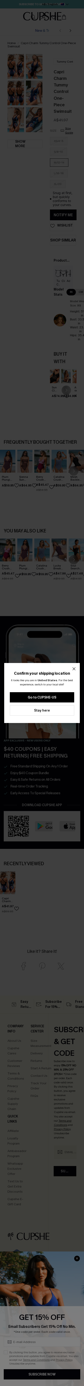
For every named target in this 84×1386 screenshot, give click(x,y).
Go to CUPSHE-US (42, 697)
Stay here (42, 710)
